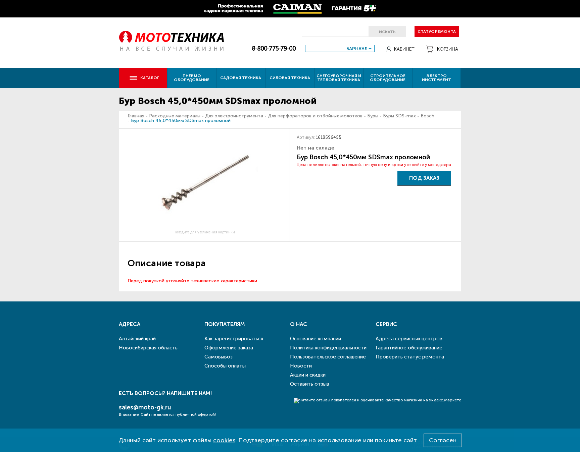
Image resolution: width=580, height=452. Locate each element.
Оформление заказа (228, 348)
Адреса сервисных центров (409, 339)
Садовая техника (240, 77)
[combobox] (339, 48)
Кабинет (404, 49)
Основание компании (315, 339)
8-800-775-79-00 (274, 48)
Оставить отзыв (309, 384)
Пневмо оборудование (191, 77)
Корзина (447, 49)
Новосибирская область (148, 348)
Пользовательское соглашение (328, 357)
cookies (224, 440)
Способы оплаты (225, 366)
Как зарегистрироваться (233, 339)
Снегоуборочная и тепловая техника (339, 77)
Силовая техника (290, 77)
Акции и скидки (308, 375)
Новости (301, 366)
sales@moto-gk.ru (145, 407)
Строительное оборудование (387, 77)
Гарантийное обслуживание (409, 348)
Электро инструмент (436, 77)
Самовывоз (218, 357)
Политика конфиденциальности (328, 348)
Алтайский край (137, 339)
